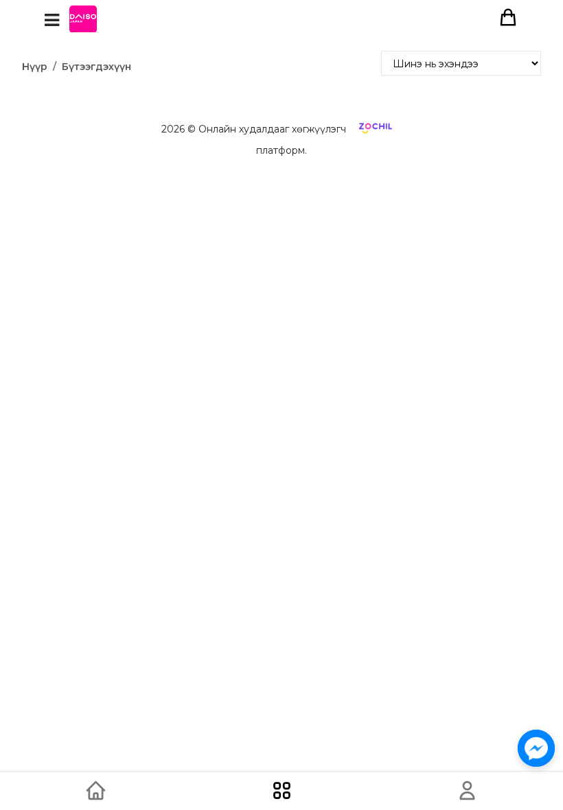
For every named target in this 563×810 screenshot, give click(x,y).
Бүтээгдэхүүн (96, 66)
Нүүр (34, 66)
